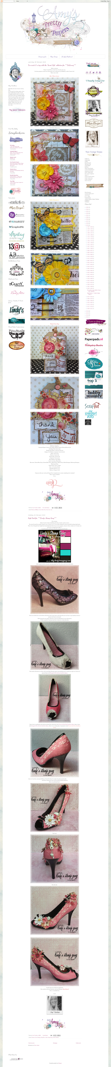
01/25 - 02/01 (90, 302)
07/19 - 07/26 (90, 256)
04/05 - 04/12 (90, 276)
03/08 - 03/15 (90, 284)
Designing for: (42, 57)
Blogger (60, 1063)
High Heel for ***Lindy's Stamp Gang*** (42, 518)
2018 (87, 219)
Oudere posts (78, 1043)
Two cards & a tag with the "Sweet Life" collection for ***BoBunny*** (52, 65)
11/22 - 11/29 (90, 236)
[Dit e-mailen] (55, 508)
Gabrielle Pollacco (13, 151)
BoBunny (36, 509)
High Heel (43, 1037)
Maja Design (54, 57)
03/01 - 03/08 (90, 286)
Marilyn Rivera (13, 169)
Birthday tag (12, 158)
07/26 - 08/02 (90, 254)
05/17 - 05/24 (90, 264)
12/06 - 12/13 (90, 232)
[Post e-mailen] (52, 507)
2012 (87, 315)
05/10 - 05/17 (90, 266)
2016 (87, 223)
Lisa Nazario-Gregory (14, 162)
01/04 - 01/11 (90, 308)
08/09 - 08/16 (90, 252)
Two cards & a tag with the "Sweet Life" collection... (94, 290)
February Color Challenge (36, 1037)
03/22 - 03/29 (90, 280)
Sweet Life (48, 509)
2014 (87, 311)
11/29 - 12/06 (90, 234)
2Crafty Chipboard (66, 57)
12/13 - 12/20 (90, 230)
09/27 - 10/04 (90, 248)
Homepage (55, 1043)
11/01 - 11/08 (90, 242)
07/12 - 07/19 (90, 258)
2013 (87, 313)
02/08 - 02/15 (90, 298)
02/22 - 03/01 (90, 288)
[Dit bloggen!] (56, 508)
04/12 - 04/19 (90, 274)
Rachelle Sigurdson (14, 175)
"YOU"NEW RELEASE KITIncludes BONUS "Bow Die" (16, 147)
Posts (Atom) (36, 1045)
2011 (87, 317)
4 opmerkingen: (45, 1035)
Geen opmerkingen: (46, 507)
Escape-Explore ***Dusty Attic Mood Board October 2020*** (16, 177)
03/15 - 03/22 (90, 282)
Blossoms (33, 509)
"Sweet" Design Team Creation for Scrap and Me (16, 183)
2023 (87, 211)
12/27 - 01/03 (90, 226)
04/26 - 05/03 (90, 270)
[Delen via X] (58, 508)
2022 (87, 213)
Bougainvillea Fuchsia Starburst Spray (58, 673)
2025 (87, 207)
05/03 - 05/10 (90, 268)
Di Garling (12, 145)
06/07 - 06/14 (90, 260)
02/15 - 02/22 (90, 296)
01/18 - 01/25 (90, 304)
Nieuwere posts (31, 1043)
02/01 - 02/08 (90, 300)
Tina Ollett (12, 181)
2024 (87, 209)
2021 (87, 215)
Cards (40, 509)
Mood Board (66, 989)
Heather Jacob (13, 157)
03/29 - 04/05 (90, 278)
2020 (87, 217)
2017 (87, 221)
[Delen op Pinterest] (61, 508)
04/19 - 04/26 (90, 272)
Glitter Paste (43, 509)
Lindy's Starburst (56, 1037)
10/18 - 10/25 (90, 244)
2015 (87, 225)
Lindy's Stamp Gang (48, 1037)
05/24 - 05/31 (90, 262)
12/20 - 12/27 (90, 228)
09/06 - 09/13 (90, 250)
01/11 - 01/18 (90, 306)
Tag (51, 509)
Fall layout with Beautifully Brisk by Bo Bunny (17, 171)
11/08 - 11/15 (90, 240)
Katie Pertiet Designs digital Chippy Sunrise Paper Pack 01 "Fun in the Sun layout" (16, 164)
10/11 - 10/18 (90, 246)
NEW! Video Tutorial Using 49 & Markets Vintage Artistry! (16, 153)
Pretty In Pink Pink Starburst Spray (67, 724)
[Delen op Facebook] (60, 508)
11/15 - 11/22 (90, 238)
